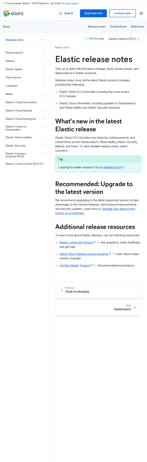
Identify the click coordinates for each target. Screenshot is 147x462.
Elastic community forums (76, 242)
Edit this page (96, 38)
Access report (70, 3)
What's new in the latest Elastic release (88, 124)
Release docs (112, 167)
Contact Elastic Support (75, 265)
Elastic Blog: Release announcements (84, 254)
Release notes (97, 26)
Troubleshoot (118, 26)
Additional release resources (95, 226)
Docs (6, 26)
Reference (137, 26)
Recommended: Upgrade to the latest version (94, 187)
